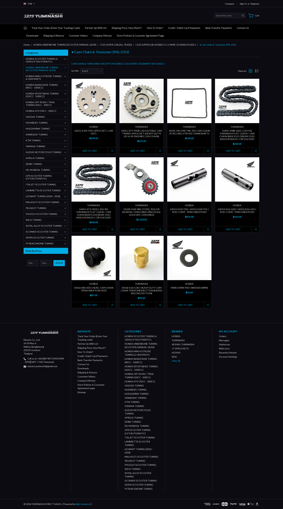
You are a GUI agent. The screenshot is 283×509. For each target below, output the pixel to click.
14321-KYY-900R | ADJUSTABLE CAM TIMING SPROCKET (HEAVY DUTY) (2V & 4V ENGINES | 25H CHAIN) (141, 133)
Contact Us (243, 27)
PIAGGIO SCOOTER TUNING (41, 214)
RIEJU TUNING (34, 219)
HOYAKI (176, 352)
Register (255, 3)
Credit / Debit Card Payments (184, 27)
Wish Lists (224, 348)
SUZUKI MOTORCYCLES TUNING (43, 152)
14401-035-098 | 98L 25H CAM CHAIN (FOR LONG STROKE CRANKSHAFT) (189, 132)
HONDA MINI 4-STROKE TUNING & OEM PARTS (44, 77)
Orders (222, 336)
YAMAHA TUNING (35, 146)
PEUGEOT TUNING (36, 208)
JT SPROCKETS (180, 348)
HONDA (176, 336)
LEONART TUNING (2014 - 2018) (43, 196)
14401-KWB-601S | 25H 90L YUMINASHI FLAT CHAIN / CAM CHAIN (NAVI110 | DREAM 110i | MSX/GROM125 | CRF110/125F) (237, 134)
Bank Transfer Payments (218, 27)
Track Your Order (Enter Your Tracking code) (55, 27)
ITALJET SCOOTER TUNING (41, 184)
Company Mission (102, 35)
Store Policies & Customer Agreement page (140, 35)
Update (59, 263)
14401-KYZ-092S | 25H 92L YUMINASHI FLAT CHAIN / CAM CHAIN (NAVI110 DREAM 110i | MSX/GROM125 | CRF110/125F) (93, 213)
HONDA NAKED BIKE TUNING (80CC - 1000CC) (42, 86)
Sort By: (75, 70)
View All (176, 360)
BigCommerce (83, 504)
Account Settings (228, 356)
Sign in (243, 3)
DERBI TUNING (34, 164)
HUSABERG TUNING (37, 122)
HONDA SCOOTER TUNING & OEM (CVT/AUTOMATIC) (42, 60)
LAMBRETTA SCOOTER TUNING (43, 190)
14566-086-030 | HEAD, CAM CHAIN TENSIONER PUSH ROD (93, 289)
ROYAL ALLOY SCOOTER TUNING (44, 225)
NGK (174, 356)
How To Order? (155, 27)
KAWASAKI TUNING (37, 134)
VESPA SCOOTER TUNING (40, 237)
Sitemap (81, 392)
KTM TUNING (33, 140)
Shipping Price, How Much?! (127, 27)
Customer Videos (78, 35)
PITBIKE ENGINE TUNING (40, 243)
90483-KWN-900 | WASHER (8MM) (189, 287)
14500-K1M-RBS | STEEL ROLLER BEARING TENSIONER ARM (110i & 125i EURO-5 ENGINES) (141, 212)
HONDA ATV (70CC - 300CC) (41, 110)
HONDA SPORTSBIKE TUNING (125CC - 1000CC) (42, 95)
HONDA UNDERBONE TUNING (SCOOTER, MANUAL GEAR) (42, 69)
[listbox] (91, 71)
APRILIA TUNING (35, 158)
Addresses (224, 344)
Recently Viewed (227, 352)
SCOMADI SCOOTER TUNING (42, 231)
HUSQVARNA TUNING (38, 128)
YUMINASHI (178, 340)
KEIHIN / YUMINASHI (183, 344)
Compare (229, 3)
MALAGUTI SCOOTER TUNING (42, 202)
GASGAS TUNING (35, 116)
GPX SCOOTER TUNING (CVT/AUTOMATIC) (39, 177)
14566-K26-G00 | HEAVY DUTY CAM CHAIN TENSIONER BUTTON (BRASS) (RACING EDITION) (141, 290)
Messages (224, 340)
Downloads (32, 35)
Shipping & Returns (53, 35)
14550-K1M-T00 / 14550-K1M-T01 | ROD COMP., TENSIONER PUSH (189, 210)
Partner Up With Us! (96, 27)
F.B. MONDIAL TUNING (38, 169)
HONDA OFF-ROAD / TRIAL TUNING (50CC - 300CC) (40, 103)
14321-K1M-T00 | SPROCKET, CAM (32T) (93, 132)
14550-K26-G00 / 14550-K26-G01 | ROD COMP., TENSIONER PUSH (237, 210)
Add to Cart (90, 150)
